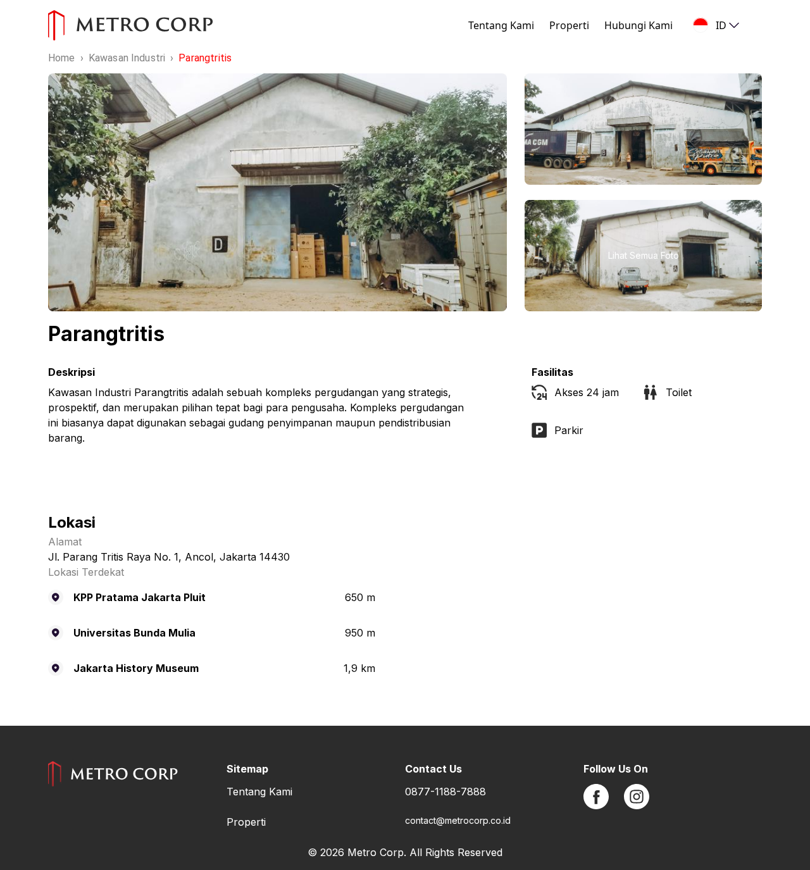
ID (721, 25)
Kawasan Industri (127, 58)
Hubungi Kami (638, 25)
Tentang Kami (501, 25)
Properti (569, 25)
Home (61, 58)
